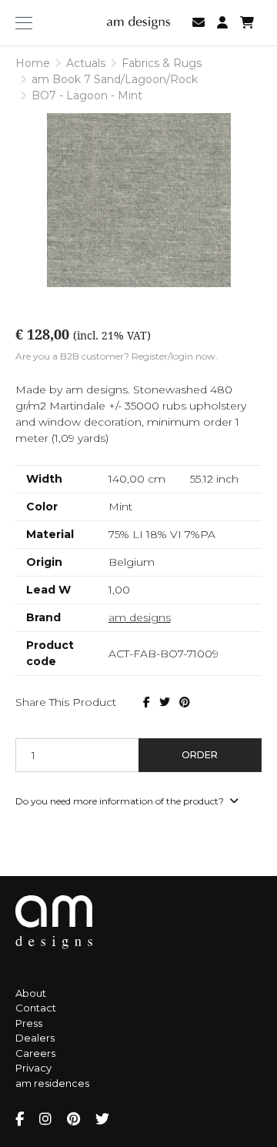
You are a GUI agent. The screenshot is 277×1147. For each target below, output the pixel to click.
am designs (139, 617)
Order (200, 755)
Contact (35, 1008)
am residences (52, 1083)
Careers (35, 1053)
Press (28, 1023)
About (30, 993)
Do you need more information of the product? (120, 801)
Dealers (35, 1038)
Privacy (33, 1068)
